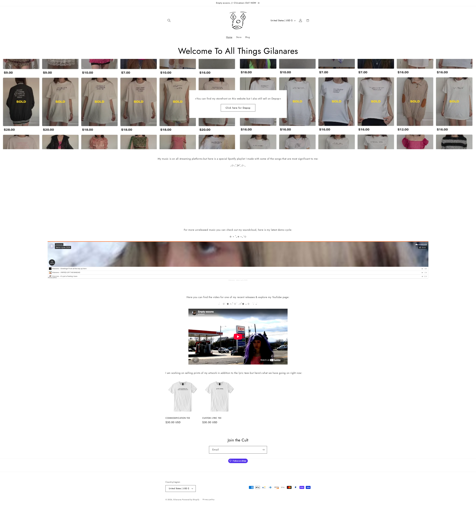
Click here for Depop (238, 108)
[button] (169, 20)
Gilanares (231, 280)
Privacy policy (209, 499)
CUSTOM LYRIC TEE (212, 418)
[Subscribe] (263, 450)
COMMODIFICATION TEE (177, 418)
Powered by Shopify (190, 499)
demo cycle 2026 (242, 280)
